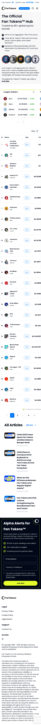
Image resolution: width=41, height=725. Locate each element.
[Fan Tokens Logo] (9, 8)
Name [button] (7, 137)
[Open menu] (37, 8)
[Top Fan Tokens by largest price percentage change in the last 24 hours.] (34, 92)
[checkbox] (4, 573)
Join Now (20, 583)
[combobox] (20, 567)
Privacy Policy (10, 577)
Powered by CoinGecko (33, 409)
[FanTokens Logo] (9, 598)
